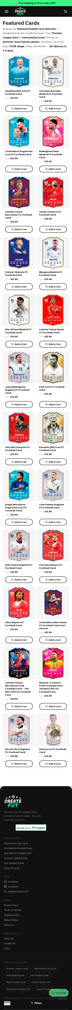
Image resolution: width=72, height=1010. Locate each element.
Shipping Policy (12, 915)
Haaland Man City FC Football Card (17, 93)
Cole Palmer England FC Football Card (51, 506)
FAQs (7, 948)
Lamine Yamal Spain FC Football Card (51, 331)
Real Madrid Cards (15, 975)
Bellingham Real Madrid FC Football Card (50, 154)
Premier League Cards (17, 968)
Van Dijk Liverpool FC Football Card (17, 449)
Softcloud (62, 998)
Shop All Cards (11, 868)
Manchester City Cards (16, 843)
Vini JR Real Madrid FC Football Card (18, 331)
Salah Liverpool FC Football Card (50, 213)
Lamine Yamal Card (41, 982)
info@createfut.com (18, 891)
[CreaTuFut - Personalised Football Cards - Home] (36, 11)
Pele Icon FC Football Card (51, 389)
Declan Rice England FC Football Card (17, 751)
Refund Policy (11, 920)
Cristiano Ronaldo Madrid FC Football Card (50, 94)
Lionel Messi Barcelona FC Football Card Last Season (53, 625)
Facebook (13, 886)
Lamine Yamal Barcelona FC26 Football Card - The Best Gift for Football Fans (18, 688)
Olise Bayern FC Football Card (14, 624)
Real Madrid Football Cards (18, 853)
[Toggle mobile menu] (6, 11)
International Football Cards (18, 848)
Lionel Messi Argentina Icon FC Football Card (18, 153)
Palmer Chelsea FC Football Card (16, 274)
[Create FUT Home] (36, 801)
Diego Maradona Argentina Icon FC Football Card (16, 507)
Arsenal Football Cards (15, 858)
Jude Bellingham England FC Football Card (17, 390)
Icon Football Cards (14, 863)
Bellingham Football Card (18, 989)
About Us (9, 925)
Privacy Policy (11, 905)
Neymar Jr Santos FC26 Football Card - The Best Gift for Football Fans (51, 687)
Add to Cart (21, 108)
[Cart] (65, 11)
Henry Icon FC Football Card (52, 751)
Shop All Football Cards (48, 989)
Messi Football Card (16, 982)
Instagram (13, 881)
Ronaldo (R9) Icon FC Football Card (51, 449)
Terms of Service (13, 910)
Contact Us (10, 943)
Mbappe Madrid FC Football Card (50, 274)
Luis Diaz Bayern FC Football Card (50, 566)
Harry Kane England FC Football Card (18, 566)
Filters (38, 1003)
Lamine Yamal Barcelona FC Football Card (18, 214)
